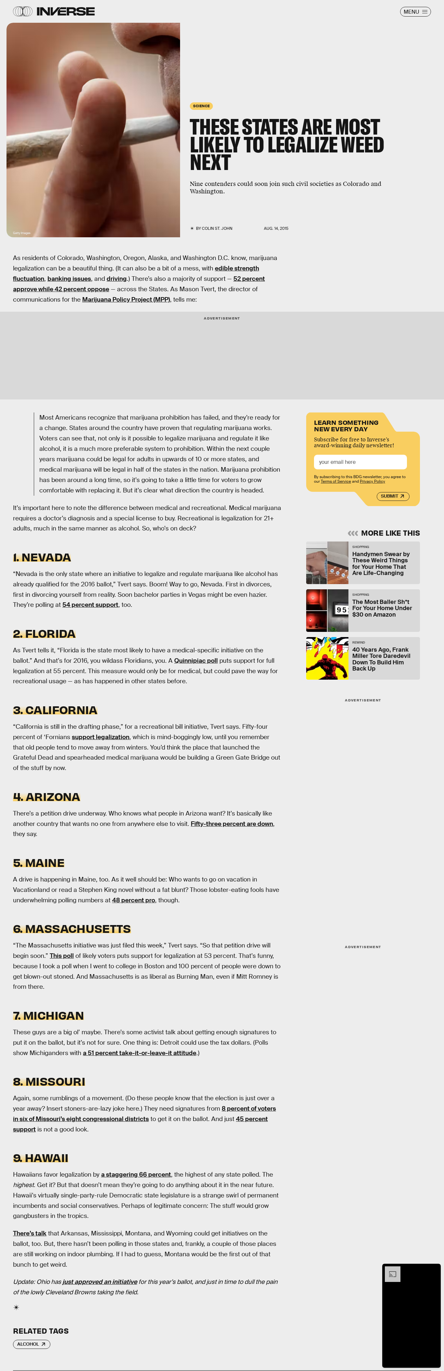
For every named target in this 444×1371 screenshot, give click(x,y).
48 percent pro (133, 900)
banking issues (69, 279)
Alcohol (28, 1344)
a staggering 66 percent (136, 1174)
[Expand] (389, 1269)
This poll (62, 956)
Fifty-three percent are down (232, 824)
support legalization (100, 737)
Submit (389, 496)
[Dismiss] (433, 1269)
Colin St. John (217, 228)
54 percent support (90, 605)
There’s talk (29, 1233)
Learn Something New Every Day (346, 425)
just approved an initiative (99, 1282)
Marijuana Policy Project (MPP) (126, 299)
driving (117, 279)
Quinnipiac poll (196, 661)
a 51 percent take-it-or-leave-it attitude (139, 1053)
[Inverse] (66, 11)
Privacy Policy (372, 481)
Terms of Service (336, 481)
